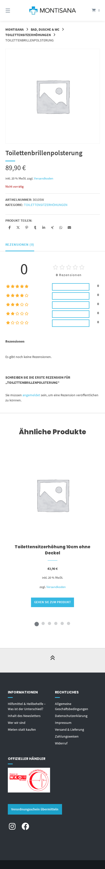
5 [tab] (62, 623)
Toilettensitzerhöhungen (28, 35)
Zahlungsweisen (67, 736)
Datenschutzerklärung (71, 716)
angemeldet (31, 395)
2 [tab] (43, 623)
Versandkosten (43, 178)
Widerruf (61, 743)
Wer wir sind (16, 722)
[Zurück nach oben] (52, 660)
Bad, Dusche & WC (45, 29)
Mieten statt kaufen (22, 729)
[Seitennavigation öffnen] (14, 10)
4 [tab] (55, 623)
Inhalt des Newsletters (24, 716)
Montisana (14, 29)
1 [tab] (36, 623)
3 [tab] (49, 623)
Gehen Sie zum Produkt (52, 602)
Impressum (63, 722)
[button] (9, 227)
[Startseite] (53, 10)
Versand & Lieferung (69, 729)
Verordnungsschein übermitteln (34, 809)
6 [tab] (68, 623)
